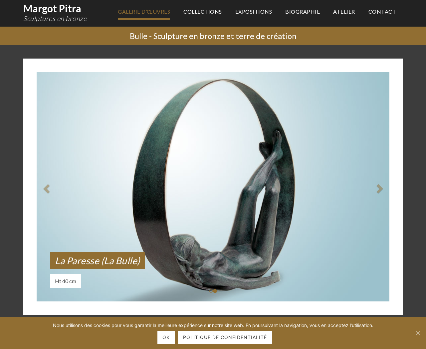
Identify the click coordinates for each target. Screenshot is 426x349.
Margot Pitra (55, 12)
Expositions (253, 11)
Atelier (344, 11)
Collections (202, 11)
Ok (166, 337)
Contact (382, 11)
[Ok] (417, 333)
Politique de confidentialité (225, 337)
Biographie (302, 11)
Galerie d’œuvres (144, 11)
